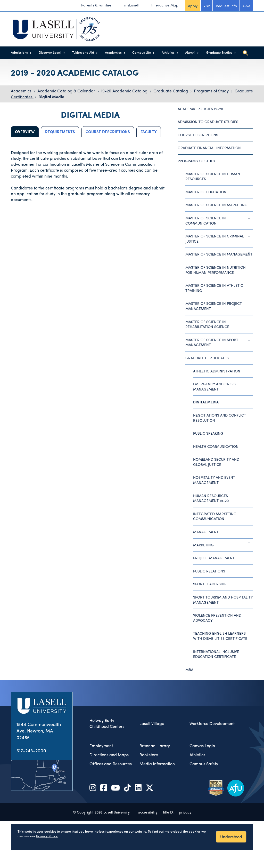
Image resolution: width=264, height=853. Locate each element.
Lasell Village (151, 723)
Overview (25, 131)
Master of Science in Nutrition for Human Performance (215, 270)
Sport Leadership (209, 583)
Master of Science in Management (218, 254)
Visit (206, 5)
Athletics (168, 52)
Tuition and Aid (83, 52)
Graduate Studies (219, 52)
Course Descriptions (108, 131)
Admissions (19, 52)
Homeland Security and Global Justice (216, 462)
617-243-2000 (31, 750)
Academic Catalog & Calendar (66, 91)
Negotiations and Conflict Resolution (219, 417)
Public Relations (209, 570)
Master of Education (205, 191)
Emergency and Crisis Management (214, 386)
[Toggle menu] (30, 53)
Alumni (190, 52)
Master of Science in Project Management (213, 306)
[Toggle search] (245, 53)
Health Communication (215, 446)
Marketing (203, 544)
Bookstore (148, 755)
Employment (101, 745)
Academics (113, 52)
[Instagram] (92, 787)
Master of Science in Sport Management (211, 342)
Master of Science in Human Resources (212, 176)
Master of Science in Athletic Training (214, 288)
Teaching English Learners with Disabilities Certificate (220, 636)
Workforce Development (212, 723)
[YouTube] (115, 787)
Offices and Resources (110, 764)
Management (206, 531)
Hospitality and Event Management (214, 480)
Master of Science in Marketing (216, 204)
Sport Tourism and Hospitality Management (223, 599)
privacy (185, 812)
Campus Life (141, 52)
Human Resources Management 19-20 (211, 498)
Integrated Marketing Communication (214, 516)
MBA (189, 669)
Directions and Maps (109, 755)
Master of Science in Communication (205, 220)
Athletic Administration (216, 370)
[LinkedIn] (138, 787)
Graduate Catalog (171, 91)
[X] (149, 787)
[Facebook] (103, 787)
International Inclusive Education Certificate (216, 654)
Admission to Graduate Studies (208, 121)
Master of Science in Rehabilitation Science (207, 324)
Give (246, 5)
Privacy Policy (47, 835)
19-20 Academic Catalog (124, 91)
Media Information (157, 764)
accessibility (148, 812)
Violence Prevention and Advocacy (217, 617)
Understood (231, 837)
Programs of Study (212, 91)
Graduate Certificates (207, 357)
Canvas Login (202, 745)
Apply (192, 5)
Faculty (149, 131)
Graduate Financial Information (209, 147)
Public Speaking (208, 433)
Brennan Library (154, 745)
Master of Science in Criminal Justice (214, 238)
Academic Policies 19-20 (200, 108)
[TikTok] (127, 787)
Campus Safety (203, 764)
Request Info (226, 5)
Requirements (60, 131)
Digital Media (51, 97)
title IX (168, 812)
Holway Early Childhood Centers (106, 723)
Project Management (214, 557)
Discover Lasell (50, 52)
